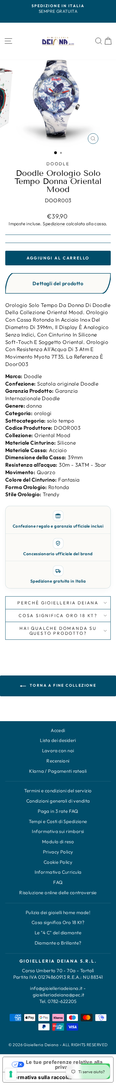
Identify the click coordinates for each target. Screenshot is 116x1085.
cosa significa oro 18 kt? (58, 615)
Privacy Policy (58, 852)
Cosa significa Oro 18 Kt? (58, 922)
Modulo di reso (58, 842)
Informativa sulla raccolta (40, 1077)
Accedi (58, 730)
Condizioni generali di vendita (58, 801)
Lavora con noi (58, 750)
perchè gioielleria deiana (58, 603)
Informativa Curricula (58, 872)
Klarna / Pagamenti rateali (58, 771)
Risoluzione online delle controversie (58, 892)
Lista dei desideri (58, 740)
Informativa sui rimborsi (58, 831)
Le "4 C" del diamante (58, 933)
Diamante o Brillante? (58, 943)
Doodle (58, 164)
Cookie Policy (58, 862)
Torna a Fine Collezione (62, 685)
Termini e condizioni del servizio (58, 791)
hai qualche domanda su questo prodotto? (58, 630)
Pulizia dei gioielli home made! (58, 912)
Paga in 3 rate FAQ (58, 811)
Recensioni (57, 761)
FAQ (57, 882)
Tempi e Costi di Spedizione (58, 821)
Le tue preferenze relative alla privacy (64, 1064)
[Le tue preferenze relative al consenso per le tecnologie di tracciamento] (11, 1074)
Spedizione (54, 224)
